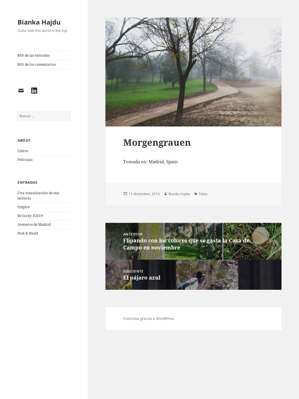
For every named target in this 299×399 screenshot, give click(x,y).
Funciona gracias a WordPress (148, 318)
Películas (25, 159)
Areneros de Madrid (34, 224)
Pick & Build (28, 233)
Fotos (203, 193)
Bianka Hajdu (39, 22)
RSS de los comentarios (37, 64)
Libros (23, 150)
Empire (23, 206)
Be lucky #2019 (30, 215)
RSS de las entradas (34, 55)
